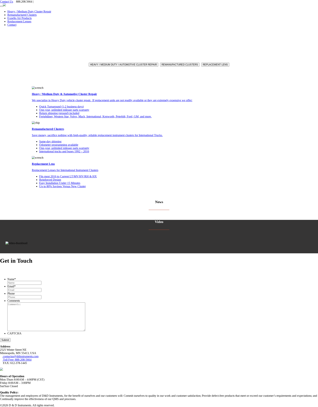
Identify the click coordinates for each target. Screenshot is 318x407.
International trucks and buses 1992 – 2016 (64, 151)
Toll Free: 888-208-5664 (16, 359)
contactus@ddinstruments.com (20, 356)
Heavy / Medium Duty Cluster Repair (29, 11)
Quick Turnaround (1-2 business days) (61, 106)
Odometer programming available (58, 144)
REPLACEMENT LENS (215, 64)
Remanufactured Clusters (22, 14)
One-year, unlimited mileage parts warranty (64, 109)
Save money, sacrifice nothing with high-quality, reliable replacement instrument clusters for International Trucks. (97, 135)
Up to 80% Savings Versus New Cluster (62, 186)
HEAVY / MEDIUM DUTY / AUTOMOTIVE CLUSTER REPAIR (123, 64)
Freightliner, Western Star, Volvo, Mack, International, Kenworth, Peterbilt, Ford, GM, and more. (95, 116)
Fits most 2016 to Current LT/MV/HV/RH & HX (68, 176)
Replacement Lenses (19, 21)
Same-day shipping (50, 141)
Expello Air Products (19, 18)
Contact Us (6, 1)
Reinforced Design (50, 179)
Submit (5, 340)
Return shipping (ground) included (59, 113)
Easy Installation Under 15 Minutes (59, 183)
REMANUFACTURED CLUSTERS (180, 64)
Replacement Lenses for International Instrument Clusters (65, 170)
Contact (11, 24)
